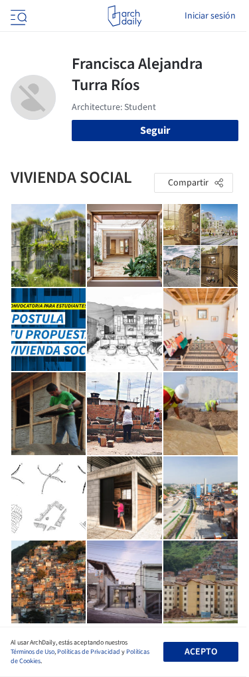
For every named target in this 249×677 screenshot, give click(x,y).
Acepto (201, 651)
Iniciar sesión (210, 16)
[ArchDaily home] (124, 15)
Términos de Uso (32, 651)
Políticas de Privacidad (88, 651)
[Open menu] (17, 16)
